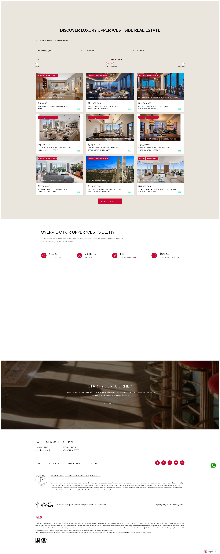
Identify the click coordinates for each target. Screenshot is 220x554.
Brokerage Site (95, 475)
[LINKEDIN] (170, 462)
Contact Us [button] (110, 403)
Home (38, 463)
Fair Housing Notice (57, 475)
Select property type (43, 51)
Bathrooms (90, 51)
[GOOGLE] (182, 462)
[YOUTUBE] (176, 462)
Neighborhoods (73, 463)
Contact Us (92, 463)
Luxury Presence (98, 504)
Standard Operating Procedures (77, 475)
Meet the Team (53, 463)
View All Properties (110, 201)
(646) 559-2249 (42, 447)
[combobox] (210, 552)
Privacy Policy (178, 504)
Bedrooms (140, 51)
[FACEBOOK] (157, 462)
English (210, 552)
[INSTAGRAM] (163, 462)
